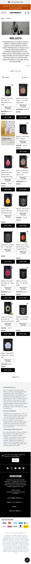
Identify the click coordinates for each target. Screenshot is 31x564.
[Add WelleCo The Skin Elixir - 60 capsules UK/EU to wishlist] (27, 268)
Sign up (15, 460)
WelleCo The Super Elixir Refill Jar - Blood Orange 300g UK (23, 247)
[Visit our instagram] (16, 468)
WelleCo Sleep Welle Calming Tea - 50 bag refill (7, 355)
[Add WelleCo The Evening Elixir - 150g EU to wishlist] (27, 123)
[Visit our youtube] (19, 468)
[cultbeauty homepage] (15, 12)
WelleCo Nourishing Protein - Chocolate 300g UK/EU (22, 100)
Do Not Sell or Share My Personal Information (15, 492)
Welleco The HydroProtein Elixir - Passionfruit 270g (7, 211)
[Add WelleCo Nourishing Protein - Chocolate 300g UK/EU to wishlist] (27, 85)
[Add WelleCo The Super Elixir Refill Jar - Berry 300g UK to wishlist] (12, 268)
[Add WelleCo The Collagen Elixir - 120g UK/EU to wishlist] (12, 232)
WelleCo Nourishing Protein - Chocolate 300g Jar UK (22, 172)
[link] (25, 12)
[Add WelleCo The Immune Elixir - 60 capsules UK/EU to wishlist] (27, 304)
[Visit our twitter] (12, 468)
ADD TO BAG (7, 117)
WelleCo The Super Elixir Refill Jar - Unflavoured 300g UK (7, 319)
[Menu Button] (2, 12)
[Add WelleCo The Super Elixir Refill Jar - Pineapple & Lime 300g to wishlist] (12, 85)
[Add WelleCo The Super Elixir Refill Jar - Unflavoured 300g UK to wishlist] (12, 304)
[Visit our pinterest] (23, 468)
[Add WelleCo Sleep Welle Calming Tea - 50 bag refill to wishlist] (12, 340)
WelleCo (15, 71)
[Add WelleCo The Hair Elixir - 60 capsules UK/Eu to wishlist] (27, 195)
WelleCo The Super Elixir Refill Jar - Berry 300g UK (7, 283)
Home (2, 18)
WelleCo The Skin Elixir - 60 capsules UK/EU (22, 283)
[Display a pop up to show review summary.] (29, 109)
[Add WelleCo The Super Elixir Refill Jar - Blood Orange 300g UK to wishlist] (27, 232)
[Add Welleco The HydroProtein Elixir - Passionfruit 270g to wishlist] (12, 195)
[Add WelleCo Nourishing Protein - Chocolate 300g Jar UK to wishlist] (27, 157)
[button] (8, 133)
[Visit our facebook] (8, 468)
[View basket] (28, 12)
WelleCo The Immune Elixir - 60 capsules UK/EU (22, 319)
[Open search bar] (5, 12)
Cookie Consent (15, 490)
